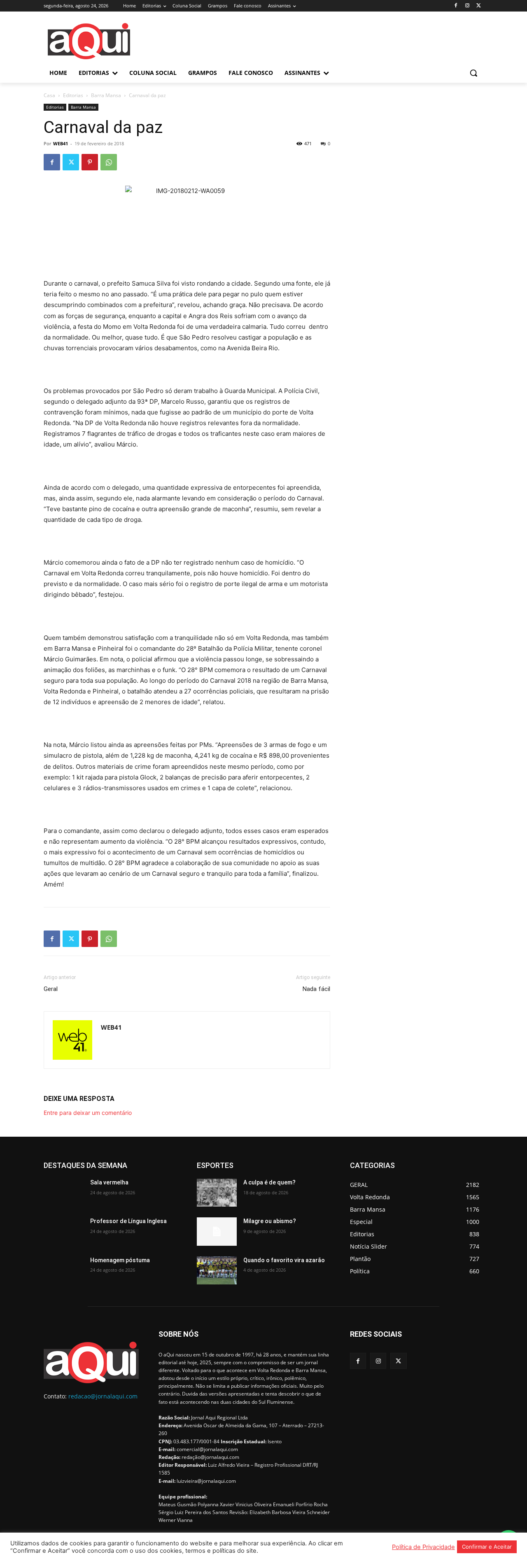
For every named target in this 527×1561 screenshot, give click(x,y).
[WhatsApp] (108, 162)
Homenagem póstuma (120, 1260)
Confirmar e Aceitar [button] (487, 1546)
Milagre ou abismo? (269, 1221)
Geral (51, 989)
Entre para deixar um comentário (88, 1112)
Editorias (73, 95)
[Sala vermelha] (64, 1193)
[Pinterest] (90, 162)
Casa (49, 95)
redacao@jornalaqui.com (103, 1396)
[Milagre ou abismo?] (217, 1231)
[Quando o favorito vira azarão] (217, 1270)
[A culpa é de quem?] (217, 1193)
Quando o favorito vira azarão (284, 1260)
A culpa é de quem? (269, 1182)
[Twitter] (478, 6)
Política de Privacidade (423, 1547)
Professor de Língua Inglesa (128, 1221)
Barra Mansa (106, 95)
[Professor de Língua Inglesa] (64, 1231)
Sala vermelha (109, 1182)
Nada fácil (316, 989)
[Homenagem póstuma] (64, 1270)
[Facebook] (456, 6)
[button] (473, 73)
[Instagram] (467, 6)
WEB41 (60, 143)
